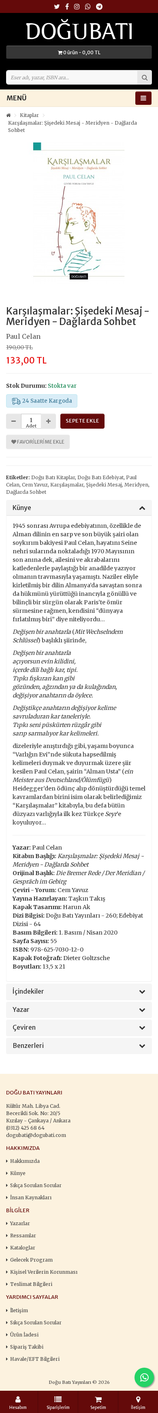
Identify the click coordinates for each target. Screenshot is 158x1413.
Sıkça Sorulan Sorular (36, 1185)
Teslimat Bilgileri (31, 1284)
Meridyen (136, 485)
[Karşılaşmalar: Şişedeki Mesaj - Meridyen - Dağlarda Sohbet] (79, 213)
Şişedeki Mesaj (104, 485)
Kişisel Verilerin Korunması (43, 1272)
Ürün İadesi (24, 1335)
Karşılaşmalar (66, 485)
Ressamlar (23, 1235)
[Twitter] (57, 7)
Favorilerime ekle (40, 442)
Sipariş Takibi (26, 1347)
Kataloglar (22, 1248)
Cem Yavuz (35, 485)
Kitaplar (29, 115)
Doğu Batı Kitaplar (53, 477)
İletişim (19, 1310)
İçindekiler (28, 991)
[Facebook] (67, 7)
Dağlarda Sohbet (26, 492)
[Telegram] (99, 7)
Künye (22, 508)
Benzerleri (28, 1046)
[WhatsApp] (88, 7)
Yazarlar (20, 1223)
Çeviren (24, 1027)
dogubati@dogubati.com (36, 1135)
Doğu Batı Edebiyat (100, 477)
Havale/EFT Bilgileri (35, 1359)
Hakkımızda (25, 1161)
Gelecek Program (31, 1260)
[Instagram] (77, 7)
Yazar (21, 1010)
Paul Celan (23, 336)
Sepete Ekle (82, 420)
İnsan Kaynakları (30, 1197)
